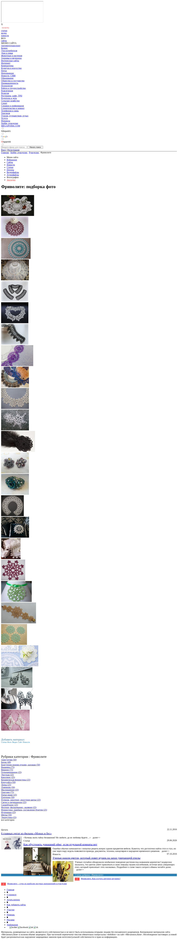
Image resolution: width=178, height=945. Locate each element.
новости (5, 35)
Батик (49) (6, 762)
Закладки (11, 180)
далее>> (96, 837)
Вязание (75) (7, 770)
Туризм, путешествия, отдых (14, 116)
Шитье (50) (6, 815)
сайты (4, 40)
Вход (3, 150)
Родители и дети (9, 98)
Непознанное (7, 73)
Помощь (11, 915)
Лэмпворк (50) (8, 787)
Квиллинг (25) (8, 777)
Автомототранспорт (10, 45)
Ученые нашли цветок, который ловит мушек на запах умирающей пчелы (96, 857)
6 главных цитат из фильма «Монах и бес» (26, 833)
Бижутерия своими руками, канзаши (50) (20, 765)
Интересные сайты (10, 60)
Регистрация (13, 150)
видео (4, 33)
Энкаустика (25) (8, 817)
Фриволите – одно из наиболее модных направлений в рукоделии (37, 883)
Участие (10, 910)
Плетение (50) (7, 797)
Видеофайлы (13, 172)
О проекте (11, 894)
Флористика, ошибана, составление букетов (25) (24, 810)
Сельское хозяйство (10, 101)
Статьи (10, 167)
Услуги (4, 118)
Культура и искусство (11, 68)
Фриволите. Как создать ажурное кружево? (100, 878)
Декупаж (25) (7, 775)
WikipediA (6, 131)
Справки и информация (12, 106)
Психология (7, 86)
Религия (5, 93)
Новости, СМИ (8, 75)
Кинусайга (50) (8, 782)
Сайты (10, 162)
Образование (7, 78)
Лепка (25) (6, 785)
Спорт (4, 103)
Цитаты (10, 170)
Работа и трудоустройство (13, 88)
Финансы (5, 121)
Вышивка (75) (7, 767)
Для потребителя (9, 50)
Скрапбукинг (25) (9, 805)
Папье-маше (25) (9, 795)
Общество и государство (12, 81)
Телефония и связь (10, 111)
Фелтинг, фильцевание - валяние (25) (18, 807)
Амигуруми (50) (9, 760)
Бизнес (4, 48)
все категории (7, 820)
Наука (4, 70)
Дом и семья (7, 53)
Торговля (5, 113)
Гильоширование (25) (11, 772)
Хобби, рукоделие (9, 123)
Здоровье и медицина (11, 58)
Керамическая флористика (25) (15, 780)
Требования (12, 925)
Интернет (5, 63)
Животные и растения (11, 55)
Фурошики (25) (8, 812)
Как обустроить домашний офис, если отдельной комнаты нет (60, 844)
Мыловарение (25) (10, 790)
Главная (10, 889)
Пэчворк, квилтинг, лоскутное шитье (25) (21, 800)
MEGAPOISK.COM (10, 126)
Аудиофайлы (13, 175)
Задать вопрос (13, 899)
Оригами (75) (7, 792)
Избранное (12, 160)
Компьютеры (7, 65)
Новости (11, 165)
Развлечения (7, 91)
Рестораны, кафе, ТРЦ (11, 96)
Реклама (10, 920)
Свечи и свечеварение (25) (13, 802)
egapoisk (6, 141)
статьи (4, 30)
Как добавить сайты (16, 905)
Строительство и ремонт (12, 108)
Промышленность (9, 83)
